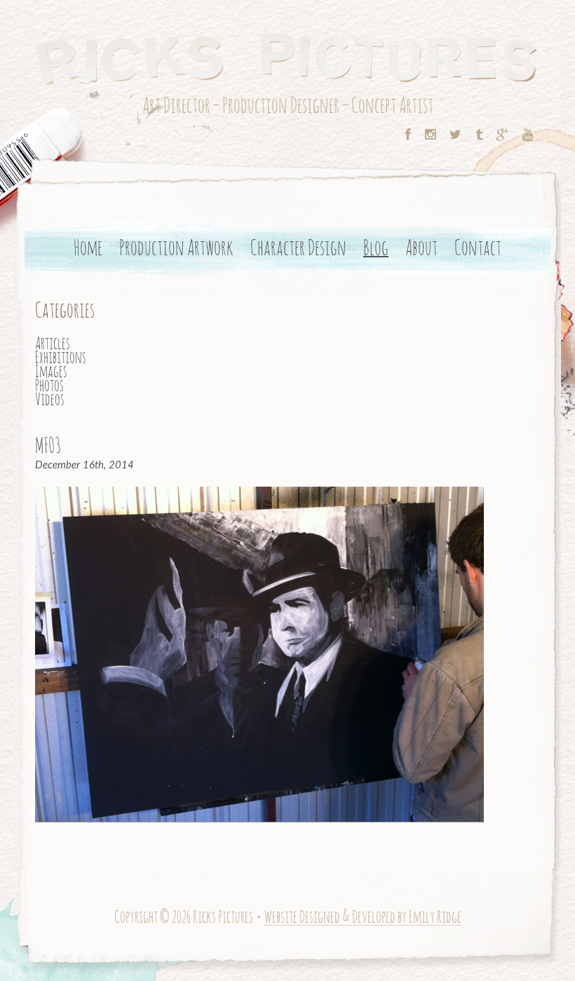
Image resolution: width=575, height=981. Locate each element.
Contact (477, 249)
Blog (375, 249)
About (421, 249)
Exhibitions (60, 358)
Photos (49, 386)
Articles (52, 344)
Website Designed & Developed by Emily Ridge (362, 918)
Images (51, 372)
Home (88, 249)
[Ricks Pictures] (287, 57)
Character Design (298, 249)
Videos (50, 400)
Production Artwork (176, 249)
